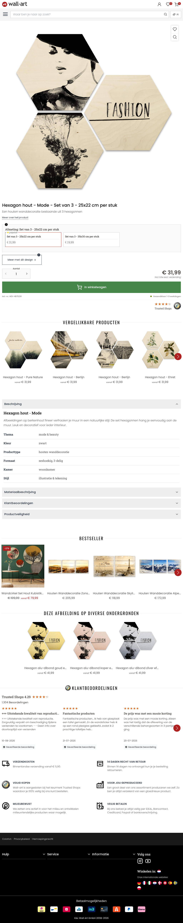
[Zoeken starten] (165, 14)
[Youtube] (148, 861)
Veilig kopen (21, 783)
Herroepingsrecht (42, 839)
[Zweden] (175, 883)
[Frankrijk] (144, 883)
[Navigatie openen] (5, 14)
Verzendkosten (23, 761)
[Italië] (149, 883)
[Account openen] (159, 4)
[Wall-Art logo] (14, 4)
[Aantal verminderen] (5, 273)
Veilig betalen (117, 804)
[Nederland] (155, 883)
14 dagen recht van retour (126, 761)
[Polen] (139, 888)
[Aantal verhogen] (26, 273)
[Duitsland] (139, 883)
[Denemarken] (160, 883)
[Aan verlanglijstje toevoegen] (174, 29)
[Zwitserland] (165, 883)
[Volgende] (178, 356)
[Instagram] (140, 861)
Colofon (6, 839)
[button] (91, 112)
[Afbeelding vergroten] (174, 37)
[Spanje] (170, 883)
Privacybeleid (22, 839)
